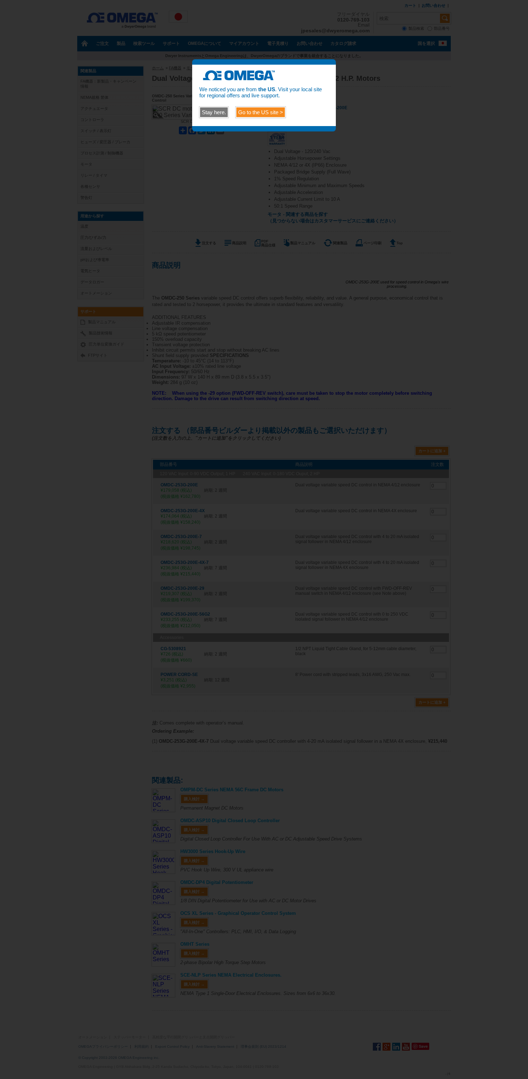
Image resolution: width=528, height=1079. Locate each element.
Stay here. (214, 112)
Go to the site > (260, 112)
